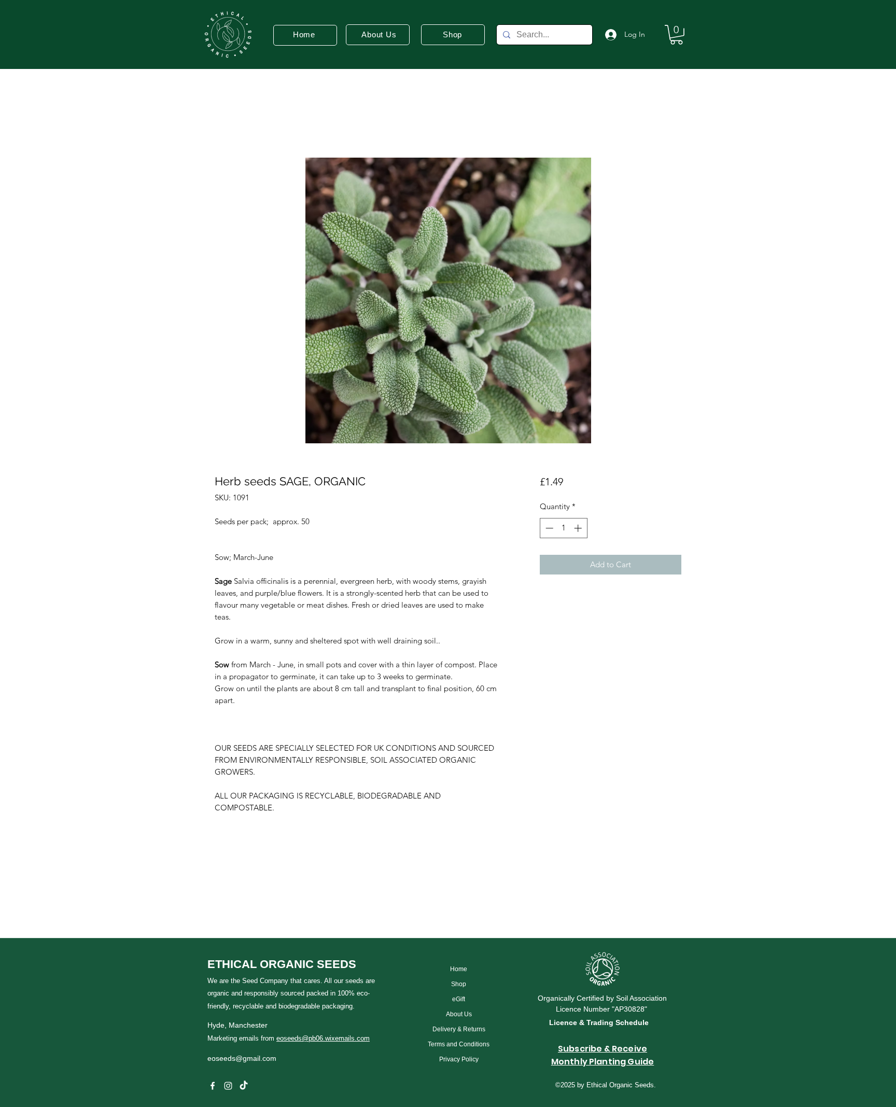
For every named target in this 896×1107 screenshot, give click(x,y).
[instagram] (228, 1086)
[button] (676, 35)
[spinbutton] (563, 528)
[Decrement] (548, 528)
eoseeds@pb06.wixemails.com (323, 1038)
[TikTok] (244, 1086)
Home (226, 119)
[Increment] (579, 528)
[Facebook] (212, 1086)
